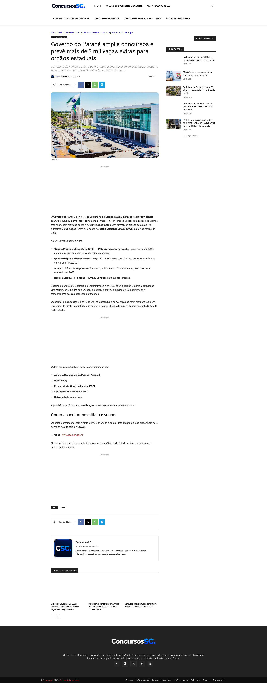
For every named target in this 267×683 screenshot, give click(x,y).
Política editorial (142, 680)
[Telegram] (102, 85)
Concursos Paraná (158, 6)
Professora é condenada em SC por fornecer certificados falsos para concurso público (103, 607)
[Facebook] (81, 85)
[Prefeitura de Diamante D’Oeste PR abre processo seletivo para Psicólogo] (173, 107)
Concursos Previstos (106, 18)
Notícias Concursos (178, 18)
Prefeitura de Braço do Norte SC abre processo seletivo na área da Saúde (199, 90)
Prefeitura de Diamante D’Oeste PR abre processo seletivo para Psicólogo (198, 106)
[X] (88, 85)
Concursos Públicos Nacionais (142, 18)
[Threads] (150, 664)
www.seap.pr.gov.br (72, 434)
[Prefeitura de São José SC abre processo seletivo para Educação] (173, 61)
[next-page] (58, 617)
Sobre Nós (195, 680)
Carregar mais (190, 135)
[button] (212, 6)
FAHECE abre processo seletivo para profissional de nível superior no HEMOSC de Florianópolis (199, 123)
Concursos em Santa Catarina (123, 6)
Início (97, 6)
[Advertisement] (105, 190)
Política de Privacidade (162, 680)
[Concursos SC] (53, 76)
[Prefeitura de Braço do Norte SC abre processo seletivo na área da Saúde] (173, 91)
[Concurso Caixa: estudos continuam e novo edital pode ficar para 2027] (142, 589)
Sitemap (206, 680)
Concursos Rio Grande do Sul (71, 18)
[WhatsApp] (95, 85)
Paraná (62, 507)
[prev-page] (53, 617)
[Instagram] (125, 664)
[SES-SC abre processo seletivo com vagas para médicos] (173, 76)
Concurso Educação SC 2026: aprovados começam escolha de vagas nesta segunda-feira (65, 607)
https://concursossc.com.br (87, 546)
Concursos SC (64, 76)
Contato (129, 680)
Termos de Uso (219, 680)
